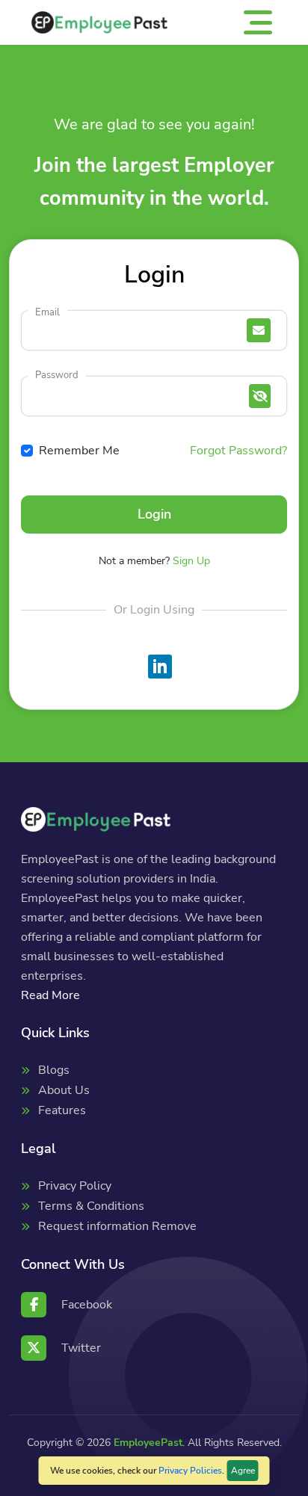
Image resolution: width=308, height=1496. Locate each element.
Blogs (54, 1070)
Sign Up (191, 561)
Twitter (81, 1348)
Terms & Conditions (91, 1206)
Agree (243, 1471)
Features (62, 1110)
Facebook (86, 1304)
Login (154, 514)
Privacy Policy (74, 1186)
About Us (64, 1090)
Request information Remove (117, 1226)
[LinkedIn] (160, 667)
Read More (50, 995)
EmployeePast (148, 1442)
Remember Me (79, 450)
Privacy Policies (190, 1471)
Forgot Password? (238, 450)
